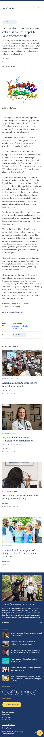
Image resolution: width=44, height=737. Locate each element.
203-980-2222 (17, 328)
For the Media (7, 717)
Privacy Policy (6, 728)
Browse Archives (8, 712)
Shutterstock (16, 312)
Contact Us (6, 720)
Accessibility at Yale (8, 725)
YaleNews (8, 8)
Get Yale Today (10, 704)
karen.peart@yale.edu (20, 326)
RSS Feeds (6, 714)
